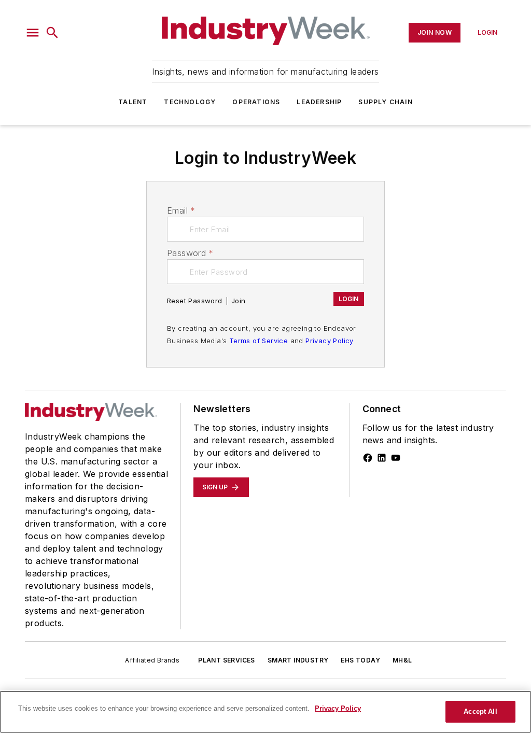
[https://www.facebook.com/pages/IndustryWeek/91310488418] (367, 458)
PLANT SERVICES (226, 660)
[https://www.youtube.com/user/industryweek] (395, 458)
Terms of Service (258, 340)
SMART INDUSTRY (298, 660)
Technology (190, 102)
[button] (32, 32)
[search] (52, 32)
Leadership (319, 102)
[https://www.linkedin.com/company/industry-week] (381, 458)
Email (181, 210)
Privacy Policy (329, 340)
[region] (265, 711)
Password (190, 253)
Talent (132, 102)
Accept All (480, 711)
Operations (256, 102)
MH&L (402, 660)
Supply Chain (385, 102)
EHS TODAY (360, 660)
